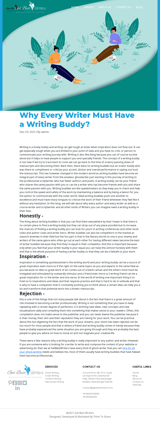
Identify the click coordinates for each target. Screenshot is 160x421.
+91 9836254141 (89, 397)
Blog (134, 376)
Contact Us (137, 382)
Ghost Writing (52, 373)
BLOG (139, 7)
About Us (137, 379)
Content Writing (53, 379)
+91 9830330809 (90, 394)
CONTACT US (123, 7)
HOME (75, 7)
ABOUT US (105, 7)
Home (135, 373)
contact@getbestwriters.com (97, 388)
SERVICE (89, 7)
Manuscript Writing (54, 382)
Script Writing (52, 376)
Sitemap (136, 385)
